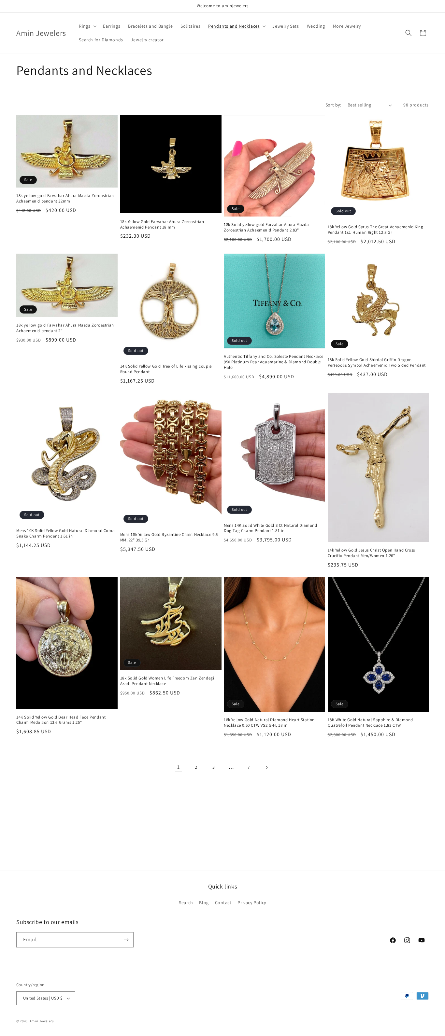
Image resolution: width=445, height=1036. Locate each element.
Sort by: (333, 105)
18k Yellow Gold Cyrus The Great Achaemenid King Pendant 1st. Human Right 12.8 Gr (375, 229)
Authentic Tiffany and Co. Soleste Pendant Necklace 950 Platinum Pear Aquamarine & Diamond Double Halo (273, 362)
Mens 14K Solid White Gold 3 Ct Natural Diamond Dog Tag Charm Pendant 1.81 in (270, 528)
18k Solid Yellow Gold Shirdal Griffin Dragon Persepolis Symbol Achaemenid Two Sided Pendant (377, 362)
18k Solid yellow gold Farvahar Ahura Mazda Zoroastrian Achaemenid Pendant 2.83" (266, 227)
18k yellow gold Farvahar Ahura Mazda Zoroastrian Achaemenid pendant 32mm (65, 198)
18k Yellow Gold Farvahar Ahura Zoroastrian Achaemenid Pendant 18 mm (162, 224)
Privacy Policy (251, 902)
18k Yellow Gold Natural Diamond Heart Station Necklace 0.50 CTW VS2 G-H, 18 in (269, 722)
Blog (203, 902)
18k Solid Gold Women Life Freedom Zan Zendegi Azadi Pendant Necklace (167, 681)
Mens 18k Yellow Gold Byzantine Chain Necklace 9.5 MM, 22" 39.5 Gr (169, 537)
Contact (223, 902)
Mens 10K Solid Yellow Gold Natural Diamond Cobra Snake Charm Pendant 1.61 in (65, 533)
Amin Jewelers (42, 1021)
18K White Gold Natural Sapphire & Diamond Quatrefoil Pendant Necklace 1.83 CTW (370, 722)
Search (186, 902)
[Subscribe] (126, 939)
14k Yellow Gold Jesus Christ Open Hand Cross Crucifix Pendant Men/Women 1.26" (371, 553)
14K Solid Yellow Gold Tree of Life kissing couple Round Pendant (166, 369)
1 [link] (178, 766)
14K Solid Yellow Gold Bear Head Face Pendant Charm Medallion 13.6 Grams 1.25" (61, 720)
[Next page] (266, 767)
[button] (87, 26)
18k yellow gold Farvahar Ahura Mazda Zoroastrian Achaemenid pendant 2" (65, 328)
